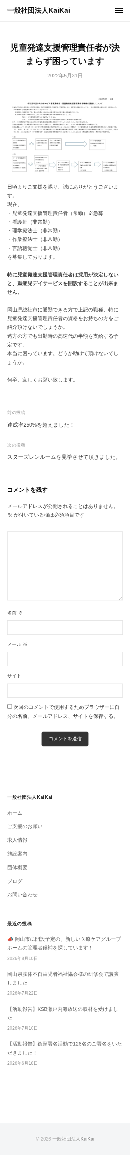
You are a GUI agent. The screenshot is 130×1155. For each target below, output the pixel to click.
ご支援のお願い (25, 826)
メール (17, 644)
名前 (15, 613)
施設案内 (17, 854)
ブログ (14, 881)
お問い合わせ (22, 894)
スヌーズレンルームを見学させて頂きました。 (64, 457)
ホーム (14, 813)
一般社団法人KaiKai (38, 10)
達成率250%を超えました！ (41, 425)
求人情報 (17, 840)
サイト (14, 675)
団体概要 (17, 867)
